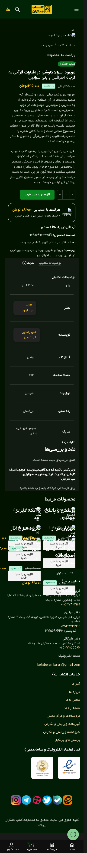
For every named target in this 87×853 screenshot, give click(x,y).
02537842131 (70, 604)
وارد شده (34, 488)
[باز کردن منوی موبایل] (76, 9)
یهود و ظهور (54, 250)
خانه (72, 45)
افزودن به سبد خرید (37, 195)
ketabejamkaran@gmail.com (58, 665)
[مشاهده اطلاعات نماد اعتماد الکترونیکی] (69, 768)
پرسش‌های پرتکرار (67, 740)
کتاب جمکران (66, 64)
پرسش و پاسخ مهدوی (60, 514)
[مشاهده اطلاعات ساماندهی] (42, 768)
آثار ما (62, 242)
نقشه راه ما (72, 708)
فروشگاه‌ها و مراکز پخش (63, 716)
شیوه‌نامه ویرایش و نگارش (61, 732)
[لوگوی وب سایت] (42, 9)
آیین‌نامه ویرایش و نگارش (62, 724)
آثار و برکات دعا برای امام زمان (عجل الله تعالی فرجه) (59, 552)
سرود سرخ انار (25, 528)
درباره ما (74, 692)
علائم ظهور (48, 242)
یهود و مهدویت (33, 250)
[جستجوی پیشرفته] (8, 9)
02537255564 (69, 648)
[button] (24, 576)
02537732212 (70, 626)
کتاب (61, 45)
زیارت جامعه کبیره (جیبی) (27, 545)
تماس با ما (73, 700)
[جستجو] (17, 9)
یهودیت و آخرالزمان (50, 255)
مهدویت (47, 45)
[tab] (50, 263)
